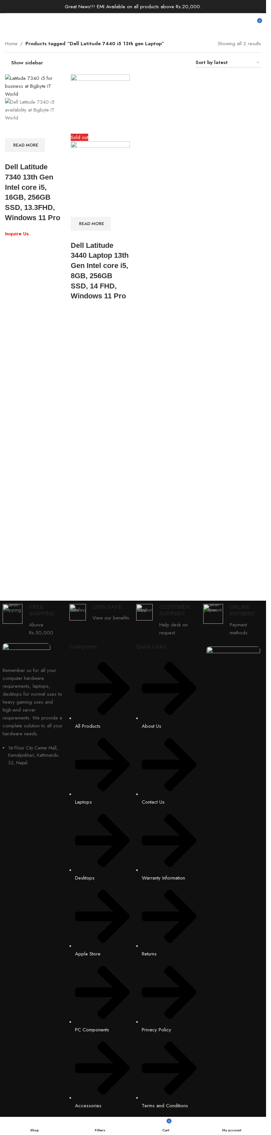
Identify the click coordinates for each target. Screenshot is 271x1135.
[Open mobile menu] (8, 23)
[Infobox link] (33, 620)
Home (11, 43)
